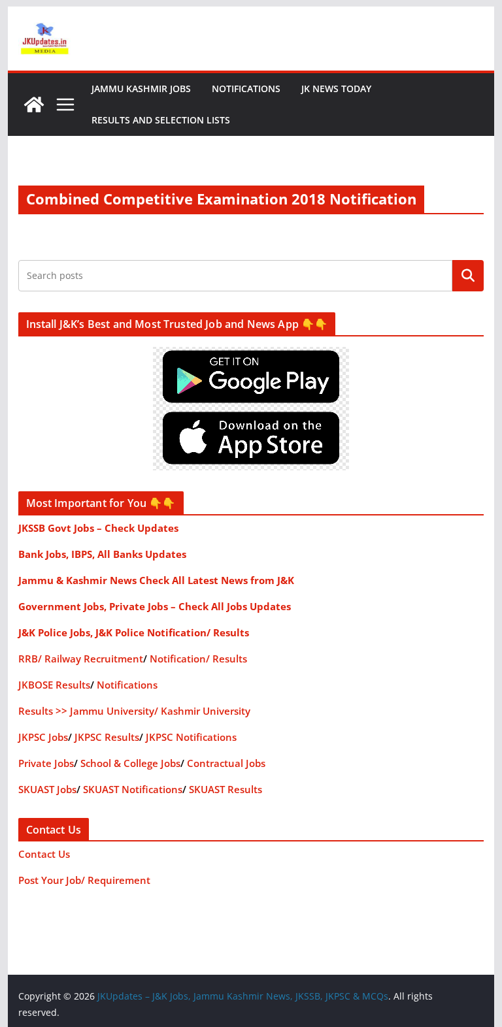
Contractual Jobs (226, 763)
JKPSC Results (107, 736)
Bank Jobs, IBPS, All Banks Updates (102, 554)
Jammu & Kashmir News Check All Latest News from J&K (156, 580)
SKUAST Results (225, 789)
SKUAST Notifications (132, 789)
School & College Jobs (130, 763)
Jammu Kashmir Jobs (141, 88)
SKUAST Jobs (47, 789)
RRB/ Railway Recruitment (80, 658)
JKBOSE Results (54, 684)
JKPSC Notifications (191, 736)
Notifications (246, 88)
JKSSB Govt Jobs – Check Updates (98, 527)
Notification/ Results (198, 658)
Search (468, 275)
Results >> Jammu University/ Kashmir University (134, 710)
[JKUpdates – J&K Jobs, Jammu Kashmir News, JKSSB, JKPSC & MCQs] (34, 104)
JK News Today (336, 88)
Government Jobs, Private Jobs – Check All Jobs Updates (154, 606)
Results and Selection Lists (161, 120)
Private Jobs (46, 763)
